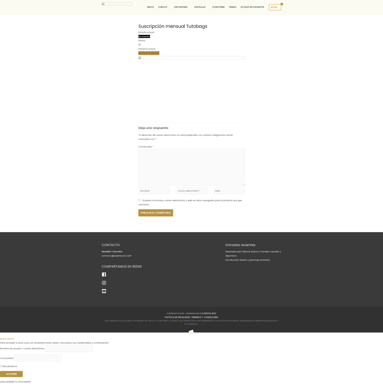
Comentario (146, 146)
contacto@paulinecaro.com (117, 255)
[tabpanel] (191, 86)
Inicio (150, 7)
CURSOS (162, 7)
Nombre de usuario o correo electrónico (22, 348)
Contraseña (6, 358)
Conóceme (218, 7)
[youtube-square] (104, 292)
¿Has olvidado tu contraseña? (15, 381)
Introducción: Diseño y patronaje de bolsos (247, 259)
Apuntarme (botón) (148, 53)
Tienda (232, 7)
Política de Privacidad (177, 317)
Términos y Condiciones (204, 317)
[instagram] (104, 284)
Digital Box (210, 313)
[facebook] (104, 275)
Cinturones (180, 7)
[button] (1, 334)
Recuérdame (9, 366)
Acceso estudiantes (252, 7)
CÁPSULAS (199, 7)
